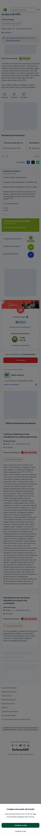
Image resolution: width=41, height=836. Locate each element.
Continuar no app (20, 825)
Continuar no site (20, 831)
